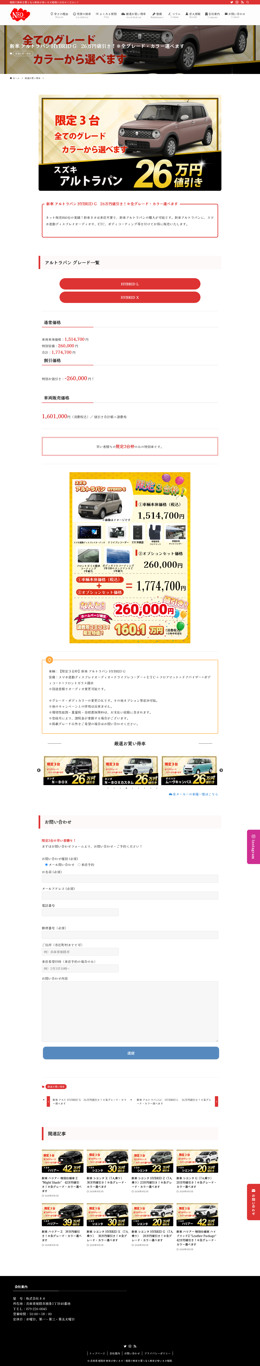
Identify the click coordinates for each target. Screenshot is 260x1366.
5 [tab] (132, 788)
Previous (39, 770)
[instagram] (237, 2)
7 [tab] (145, 788)
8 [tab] (151, 788)
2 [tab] (114, 788)
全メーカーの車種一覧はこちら (195, 794)
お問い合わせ (253, 1204)
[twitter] (231, 2)
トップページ (97, 1353)
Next (221, 770)
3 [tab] (120, 788)
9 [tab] (157, 788)
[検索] (247, 2)
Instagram (253, 849)
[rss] (242, 2)
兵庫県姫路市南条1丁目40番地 (48, 1303)
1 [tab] (108, 788)
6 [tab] (138, 788)
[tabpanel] (71, 770)
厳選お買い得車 (23, 53)
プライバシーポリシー (157, 1353)
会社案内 (114, 1353)
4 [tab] (126, 788)
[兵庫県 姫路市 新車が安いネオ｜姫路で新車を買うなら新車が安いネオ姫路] (20, 15)
